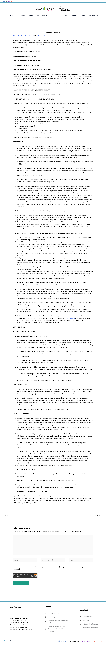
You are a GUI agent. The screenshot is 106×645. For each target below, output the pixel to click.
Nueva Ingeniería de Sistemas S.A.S (39, 640)
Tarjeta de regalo (78, 16)
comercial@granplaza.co (56, 617)
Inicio (10, 16)
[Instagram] (9, 1)
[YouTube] (11, 1)
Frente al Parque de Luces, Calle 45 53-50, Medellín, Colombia (57, 629)
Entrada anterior (10, 516)
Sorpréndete (42, 16)
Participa (54, 16)
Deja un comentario (19, 35)
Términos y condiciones (90, 627)
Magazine (64, 16)
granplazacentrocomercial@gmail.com (58, 622)
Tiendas (31, 16)
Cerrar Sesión (87, 617)
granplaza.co (70, 318)
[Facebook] (4, 1)
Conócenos (20, 16)
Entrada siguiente (96, 516)
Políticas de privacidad (90, 624)
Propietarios (93, 16)
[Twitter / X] (6, 1)
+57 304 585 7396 (54, 613)
